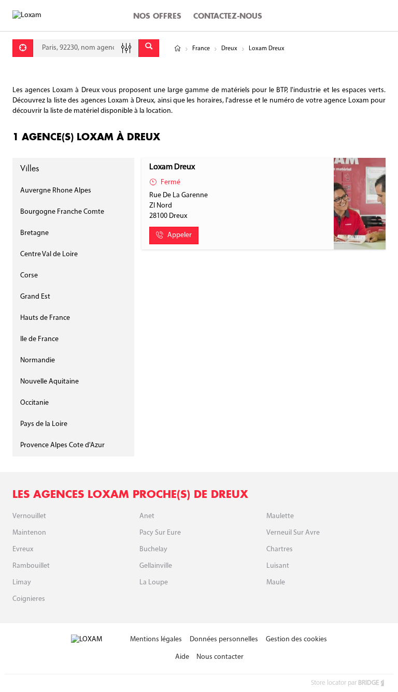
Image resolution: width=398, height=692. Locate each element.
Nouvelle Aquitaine (49, 382)
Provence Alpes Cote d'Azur (62, 445)
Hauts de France (45, 318)
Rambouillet (31, 566)
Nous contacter (220, 657)
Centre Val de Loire (49, 254)
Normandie (37, 360)
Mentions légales (156, 639)
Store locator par (345, 683)
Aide (182, 657)
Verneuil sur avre (293, 533)
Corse (29, 275)
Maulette (280, 516)
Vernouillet (29, 516)
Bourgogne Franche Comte (62, 212)
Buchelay (153, 549)
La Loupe (153, 582)
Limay (21, 582)
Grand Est (35, 297)
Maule (275, 582)
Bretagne (34, 233)
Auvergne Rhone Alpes (55, 191)
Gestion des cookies (296, 639)
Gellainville (155, 566)
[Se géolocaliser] (22, 48)
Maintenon (29, 533)
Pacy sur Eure (160, 533)
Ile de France (39, 339)
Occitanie (34, 403)
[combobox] (85, 48)
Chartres (279, 549)
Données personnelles (224, 639)
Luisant (277, 566)
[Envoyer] (148, 48)
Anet (146, 516)
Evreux (22, 549)
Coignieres (28, 599)
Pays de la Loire (43, 424)
